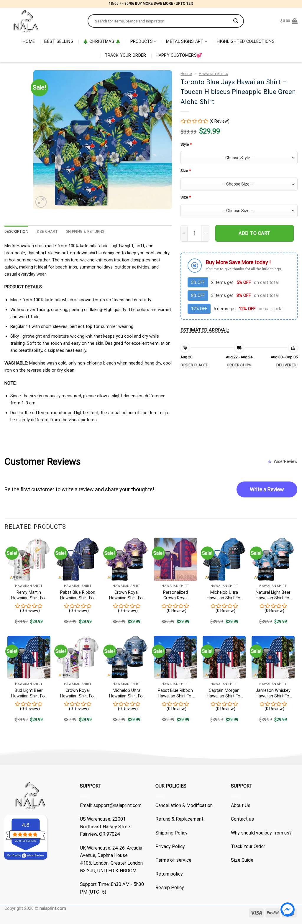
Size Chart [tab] (47, 231)
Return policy (169, 874)
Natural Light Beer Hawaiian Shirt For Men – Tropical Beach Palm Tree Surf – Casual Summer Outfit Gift (273, 595)
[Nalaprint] (41, 21)
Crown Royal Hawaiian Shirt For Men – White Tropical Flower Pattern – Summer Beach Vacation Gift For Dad (78, 693)
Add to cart (254, 233)
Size (185, 170)
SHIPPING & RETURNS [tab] (85, 231)
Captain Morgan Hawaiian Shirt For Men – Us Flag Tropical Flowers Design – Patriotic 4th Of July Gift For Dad (224, 693)
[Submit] (236, 21)
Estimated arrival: (204, 330)
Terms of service (173, 860)
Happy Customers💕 (179, 55)
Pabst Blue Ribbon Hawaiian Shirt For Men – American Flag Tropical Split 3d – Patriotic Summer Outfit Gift (77, 595)
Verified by (25, 855)
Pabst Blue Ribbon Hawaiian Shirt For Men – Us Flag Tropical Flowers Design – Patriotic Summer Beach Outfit (175, 693)
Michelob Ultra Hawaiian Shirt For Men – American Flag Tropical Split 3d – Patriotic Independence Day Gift (224, 595)
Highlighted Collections (246, 41)
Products (141, 41)
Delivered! (287, 365)
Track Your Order (125, 55)
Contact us (242, 819)
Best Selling (58, 41)
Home (29, 41)
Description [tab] (16, 231)
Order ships (239, 365)
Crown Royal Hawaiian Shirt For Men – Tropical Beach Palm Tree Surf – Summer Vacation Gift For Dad (126, 595)
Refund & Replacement (179, 819)
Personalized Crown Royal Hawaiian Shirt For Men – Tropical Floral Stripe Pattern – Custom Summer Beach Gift (175, 595)
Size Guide (242, 860)
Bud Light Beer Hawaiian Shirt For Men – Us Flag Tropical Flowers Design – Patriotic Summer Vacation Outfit (28, 693)
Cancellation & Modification (184, 805)
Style (186, 144)
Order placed (194, 365)
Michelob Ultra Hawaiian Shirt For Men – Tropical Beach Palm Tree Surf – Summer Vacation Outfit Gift (126, 693)
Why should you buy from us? (261, 833)
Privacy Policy (170, 846)
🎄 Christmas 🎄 (102, 41)
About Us (240, 805)
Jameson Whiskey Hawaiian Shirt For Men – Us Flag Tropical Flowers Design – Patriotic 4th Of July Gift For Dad (273, 693)
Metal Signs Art (184, 41)
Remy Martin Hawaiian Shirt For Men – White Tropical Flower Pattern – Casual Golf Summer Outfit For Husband (28, 595)
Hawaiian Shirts (213, 73)
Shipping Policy (171, 833)
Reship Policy (169, 887)
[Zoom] (41, 202)
